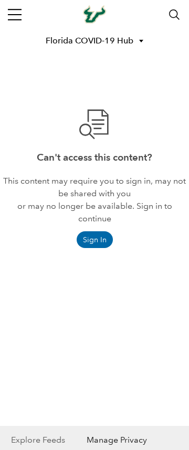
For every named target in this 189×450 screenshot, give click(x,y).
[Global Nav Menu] (14, 14)
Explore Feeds (38, 440)
